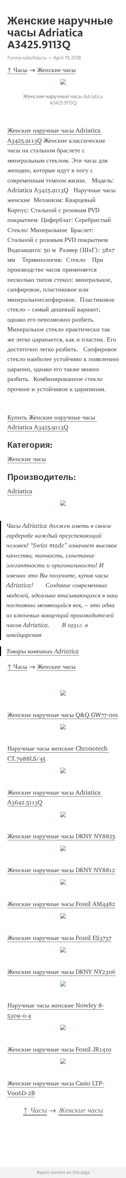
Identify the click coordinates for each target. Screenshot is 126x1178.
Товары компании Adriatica (42, 651)
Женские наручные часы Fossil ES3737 (59, 938)
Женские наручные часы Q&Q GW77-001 (62, 715)
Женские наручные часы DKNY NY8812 (61, 870)
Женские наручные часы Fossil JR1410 (59, 1049)
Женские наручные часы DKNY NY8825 (61, 836)
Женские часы (56, 70)
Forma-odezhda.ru (27, 58)
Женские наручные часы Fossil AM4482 (61, 904)
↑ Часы (17, 70)
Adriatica (19, 491)
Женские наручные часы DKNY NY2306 (61, 972)
